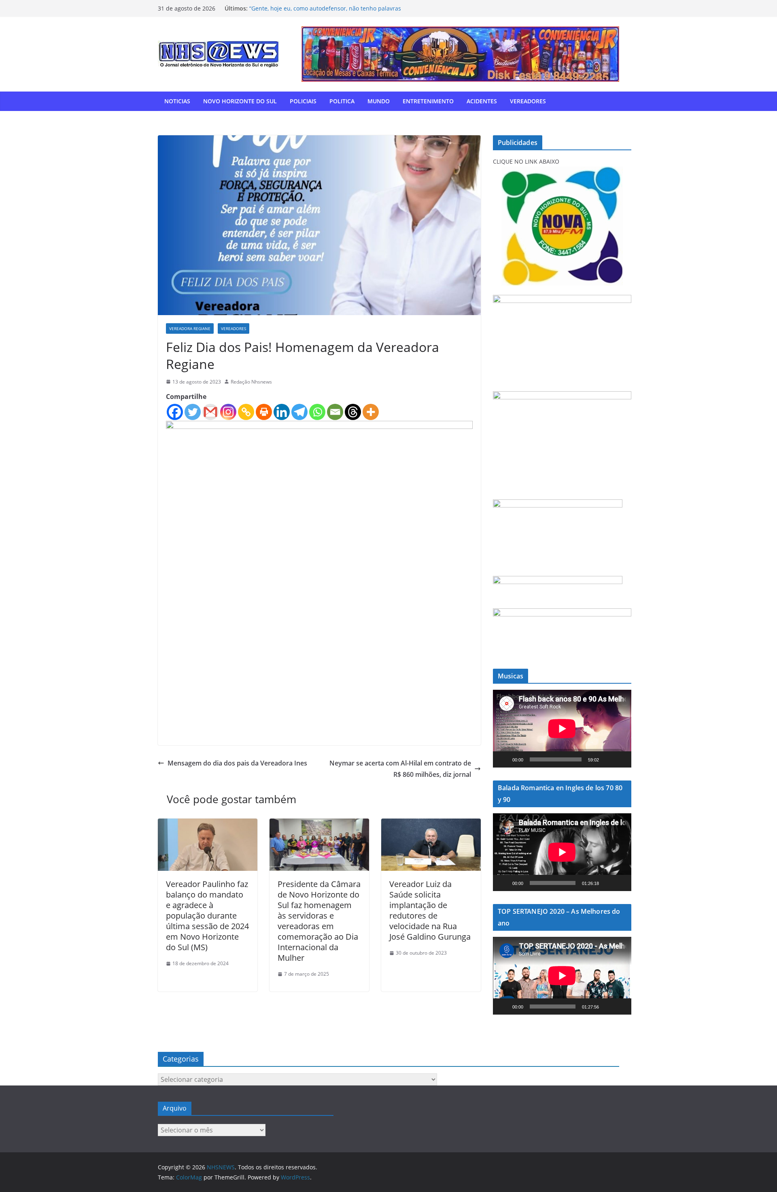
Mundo (378, 101)
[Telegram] (299, 412)
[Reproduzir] (503, 759)
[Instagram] (228, 412)
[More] (371, 412)
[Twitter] (193, 412)
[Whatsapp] (317, 412)
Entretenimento (428, 101)
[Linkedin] (282, 412)
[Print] (264, 412)
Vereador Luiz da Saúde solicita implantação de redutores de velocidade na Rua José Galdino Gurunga (430, 910)
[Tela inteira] (621, 759)
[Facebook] (175, 412)
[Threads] (353, 412)
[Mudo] (608, 759)
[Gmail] (210, 412)
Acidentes (482, 101)
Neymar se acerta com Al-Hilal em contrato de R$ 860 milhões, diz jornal (400, 769)
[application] (562, 729)
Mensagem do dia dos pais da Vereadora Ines (237, 763)
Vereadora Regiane (189, 328)
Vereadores (528, 101)
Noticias (177, 101)
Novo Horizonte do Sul (240, 101)
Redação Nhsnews (251, 381)
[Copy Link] (246, 412)
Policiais (303, 101)
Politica (342, 101)
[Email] (335, 412)
